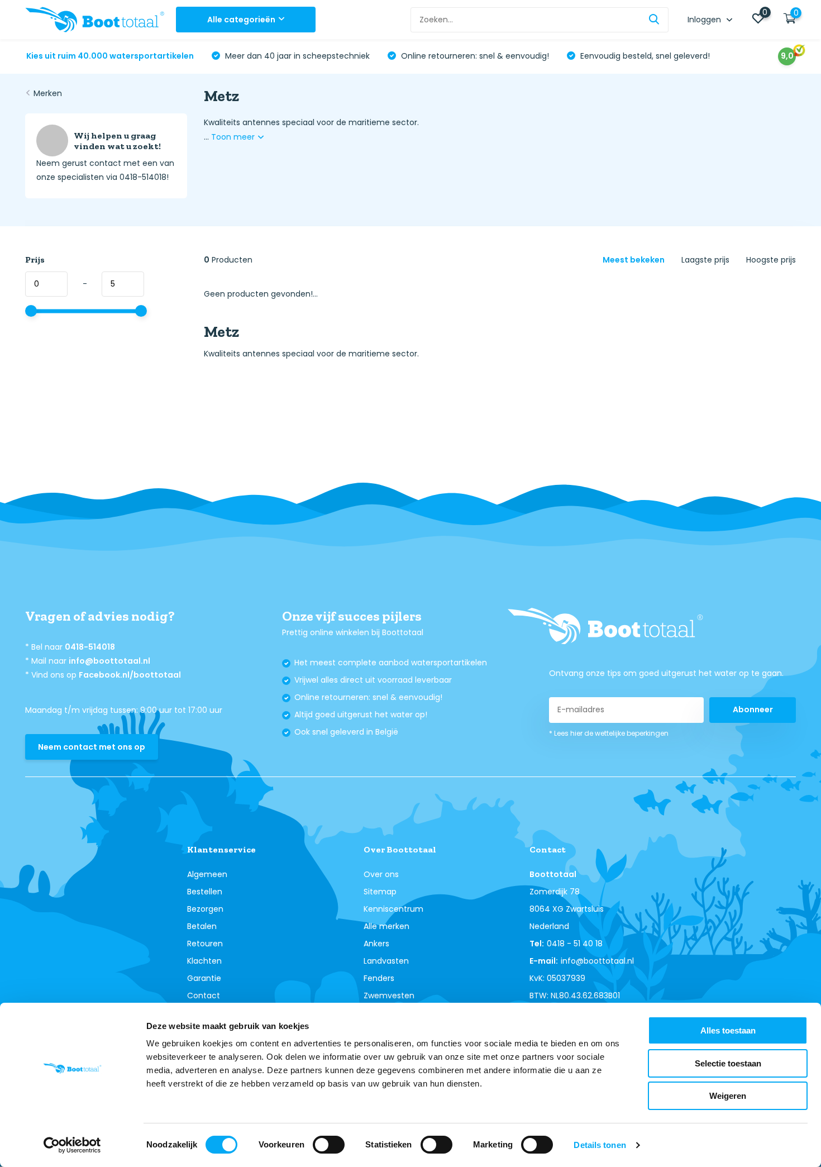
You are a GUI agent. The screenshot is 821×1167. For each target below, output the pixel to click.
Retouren (205, 943)
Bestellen (204, 891)
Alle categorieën (241, 19)
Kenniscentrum (393, 908)
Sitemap (380, 891)
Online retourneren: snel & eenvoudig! (474, 55)
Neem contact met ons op (91, 746)
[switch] (329, 1145)
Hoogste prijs (771, 259)
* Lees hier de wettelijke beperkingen (609, 733)
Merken (48, 93)
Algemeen (207, 874)
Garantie (204, 978)
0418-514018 (90, 646)
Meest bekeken (634, 259)
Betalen (202, 926)
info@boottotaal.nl (109, 660)
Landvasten (386, 960)
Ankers (376, 943)
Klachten (204, 960)
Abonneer (753, 709)
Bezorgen (205, 908)
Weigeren (727, 1096)
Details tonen (600, 1145)
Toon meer (234, 136)
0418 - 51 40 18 (575, 943)
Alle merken (386, 926)
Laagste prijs (705, 259)
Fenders (379, 978)
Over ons (381, 874)
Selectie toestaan (728, 1063)
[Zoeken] (655, 19)
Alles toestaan (728, 1030)
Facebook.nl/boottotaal (130, 674)
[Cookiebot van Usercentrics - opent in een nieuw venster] (72, 1145)
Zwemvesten (389, 995)
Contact (203, 995)
